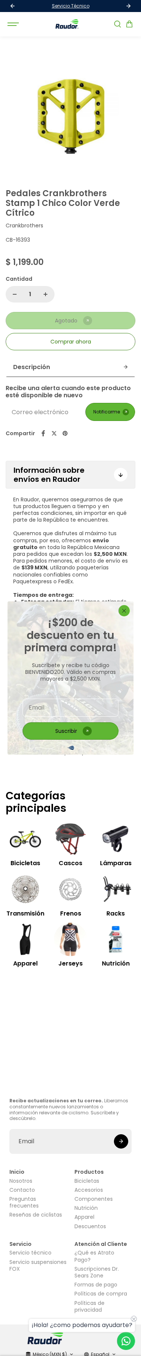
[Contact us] (126, 1341)
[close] (124, 610)
